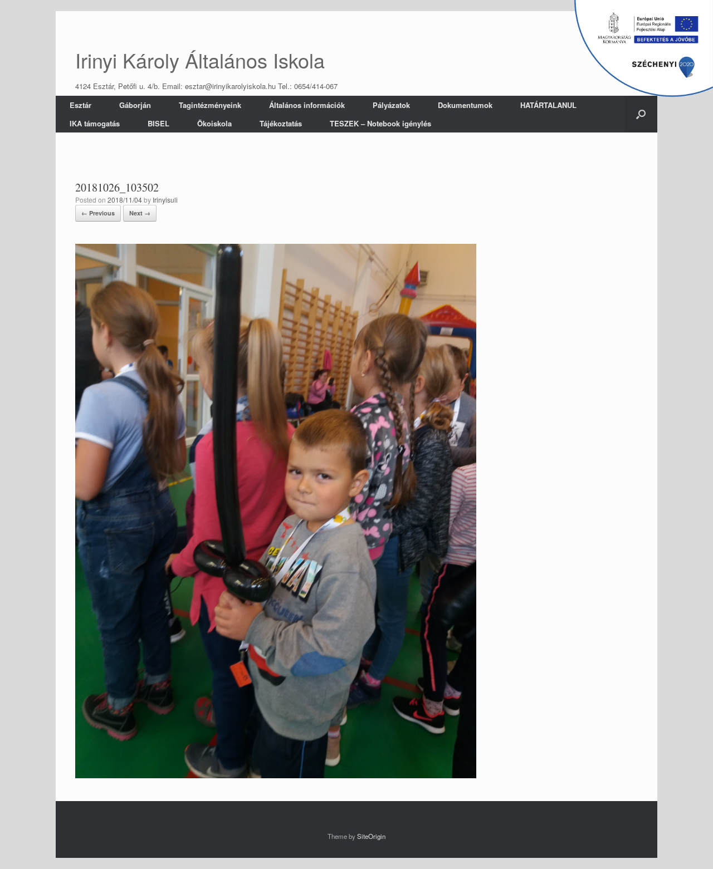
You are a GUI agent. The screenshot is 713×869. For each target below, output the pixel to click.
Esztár (80, 105)
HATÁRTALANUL (548, 105)
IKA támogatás (95, 123)
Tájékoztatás (281, 123)
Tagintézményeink (210, 105)
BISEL (158, 123)
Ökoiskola (214, 123)
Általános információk (307, 105)
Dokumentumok (465, 105)
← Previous (98, 213)
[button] (640, 114)
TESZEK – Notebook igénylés (380, 123)
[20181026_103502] (275, 775)
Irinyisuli (165, 199)
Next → (139, 213)
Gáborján (135, 105)
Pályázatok (391, 105)
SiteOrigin (371, 836)
